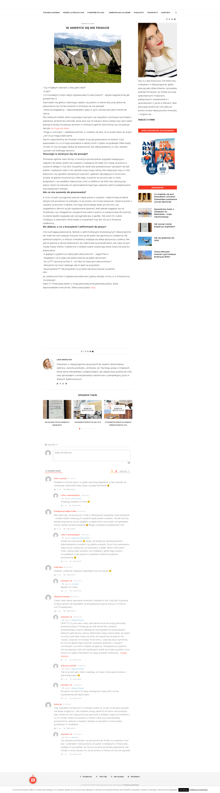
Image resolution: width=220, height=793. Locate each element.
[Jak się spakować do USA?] (145, 241)
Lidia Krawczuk (64, 360)
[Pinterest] (175, 19)
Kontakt (165, 12)
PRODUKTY (152, 12)
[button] (46, 414)
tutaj (92, 287)
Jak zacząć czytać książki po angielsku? (164, 225)
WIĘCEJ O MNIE (146, 120)
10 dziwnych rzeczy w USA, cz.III (87, 422)
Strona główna (51, 12)
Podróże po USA (95, 12)
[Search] (176, 12)
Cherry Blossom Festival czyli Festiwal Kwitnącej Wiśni (165, 254)
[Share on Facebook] (85, 351)
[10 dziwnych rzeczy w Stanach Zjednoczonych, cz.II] (118, 409)
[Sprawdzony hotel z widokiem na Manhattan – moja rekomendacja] (145, 212)
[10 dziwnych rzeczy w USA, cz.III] (88, 409)
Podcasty (139, 12)
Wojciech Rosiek (62, 597)
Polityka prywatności (131, 785)
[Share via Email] (93, 351)
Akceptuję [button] (183, 790)
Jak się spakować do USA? (164, 239)
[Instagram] (172, 19)
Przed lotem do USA (73, 12)
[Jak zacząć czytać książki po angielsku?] (57, 409)
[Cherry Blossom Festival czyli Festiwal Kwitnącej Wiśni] (145, 255)
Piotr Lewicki (60, 478)
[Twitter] (169, 19)
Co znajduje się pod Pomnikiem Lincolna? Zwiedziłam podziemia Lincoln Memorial (165, 198)
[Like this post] (83, 351)
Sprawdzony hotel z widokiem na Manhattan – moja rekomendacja (164, 213)
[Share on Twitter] (88, 351)
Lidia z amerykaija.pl (70, 495)
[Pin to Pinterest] (90, 351)
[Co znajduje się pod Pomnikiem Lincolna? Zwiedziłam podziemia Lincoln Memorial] (145, 197)
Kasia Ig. (58, 704)
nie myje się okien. (60, 128)
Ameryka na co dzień (119, 12)
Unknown (58, 567)
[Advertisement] (87, 318)
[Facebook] (166, 19)
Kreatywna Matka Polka (65, 511)
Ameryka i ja (66, 581)
